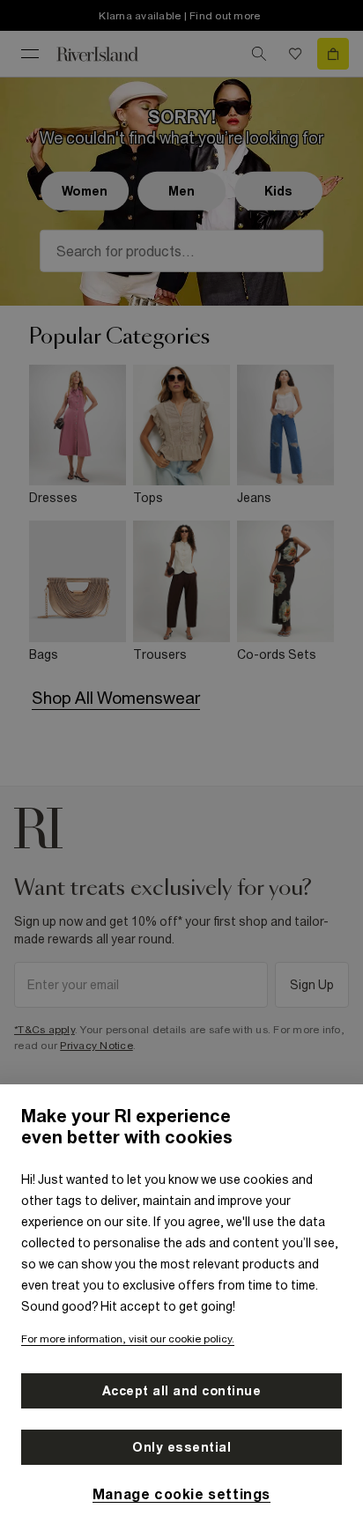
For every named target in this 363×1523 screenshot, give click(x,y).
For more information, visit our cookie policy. (127, 1339)
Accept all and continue (182, 1391)
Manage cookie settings (181, 1494)
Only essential (181, 1447)
